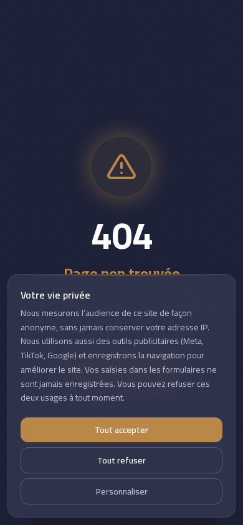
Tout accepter (121, 430)
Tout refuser (121, 460)
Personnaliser (122, 491)
